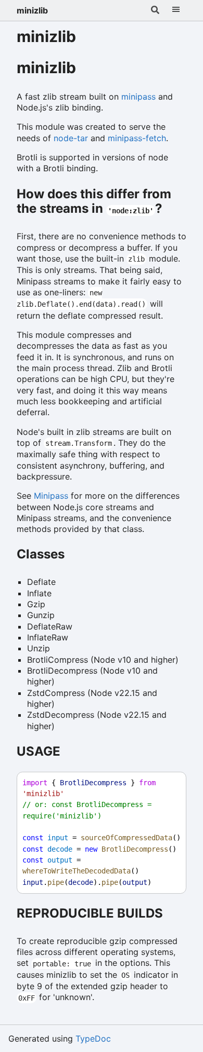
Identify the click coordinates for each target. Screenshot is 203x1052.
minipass (138, 96)
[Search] (155, 10)
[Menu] (176, 10)
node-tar (71, 138)
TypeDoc (93, 1038)
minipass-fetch (137, 138)
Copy (168, 783)
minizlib (32, 10)
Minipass (51, 495)
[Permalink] (88, 69)
